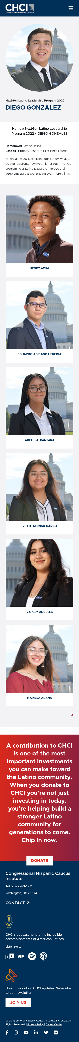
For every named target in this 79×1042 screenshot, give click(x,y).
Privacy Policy (35, 1024)
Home (16, 128)
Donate (39, 861)
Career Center (54, 1024)
